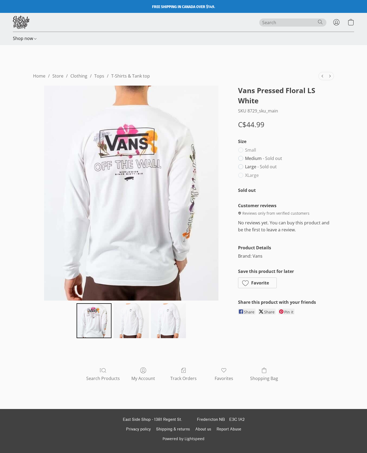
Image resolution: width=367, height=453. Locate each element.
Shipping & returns (173, 429)
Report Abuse (229, 429)
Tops (99, 76)
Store (57, 76)
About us (203, 429)
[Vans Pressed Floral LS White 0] (94, 320)
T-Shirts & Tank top (130, 76)
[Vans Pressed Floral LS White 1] (131, 320)
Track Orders (183, 378)
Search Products (103, 378)
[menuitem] (322, 76)
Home (39, 76)
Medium (263, 158)
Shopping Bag (264, 378)
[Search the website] (320, 22)
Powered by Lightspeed (183, 438)
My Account (143, 378)
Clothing (78, 76)
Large (261, 167)
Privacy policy (138, 429)
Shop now (23, 38)
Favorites (224, 378)
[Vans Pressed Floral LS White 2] (168, 320)
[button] (21, 22)
